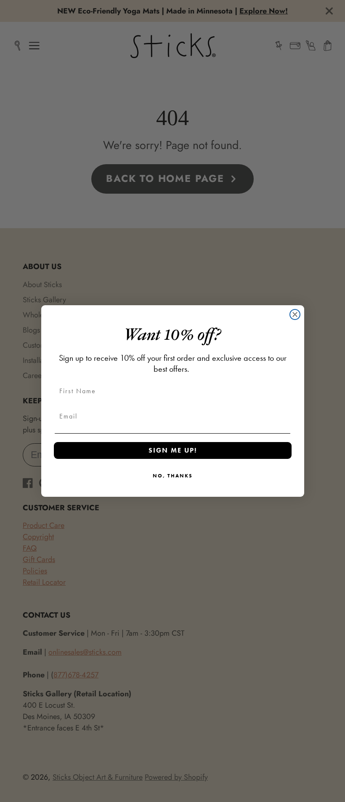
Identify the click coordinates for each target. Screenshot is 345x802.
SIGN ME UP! (173, 450)
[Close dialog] (295, 314)
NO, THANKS (173, 475)
